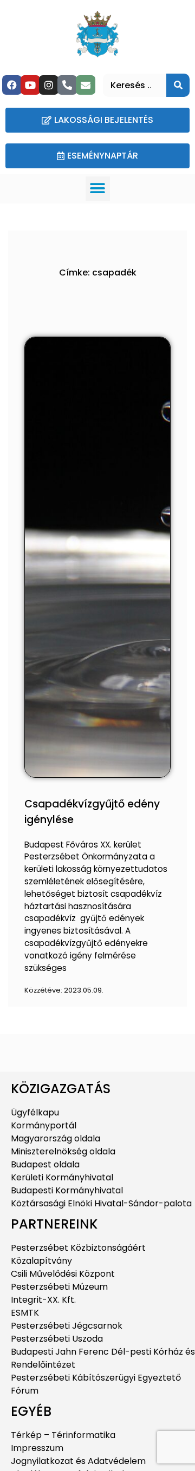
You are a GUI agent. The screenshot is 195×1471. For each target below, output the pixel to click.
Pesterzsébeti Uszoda (57, 1338)
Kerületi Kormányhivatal (62, 1177)
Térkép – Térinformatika (63, 1435)
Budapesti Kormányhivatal (67, 1190)
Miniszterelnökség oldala (63, 1151)
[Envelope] (85, 85)
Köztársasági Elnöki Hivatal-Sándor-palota (101, 1203)
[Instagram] (48, 85)
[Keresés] (178, 85)
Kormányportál (43, 1125)
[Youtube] (30, 85)
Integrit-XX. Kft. (43, 1299)
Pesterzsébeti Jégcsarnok (66, 1325)
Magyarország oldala (55, 1138)
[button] (98, 188)
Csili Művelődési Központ (63, 1274)
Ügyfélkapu (35, 1112)
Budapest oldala (45, 1164)
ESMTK (25, 1312)
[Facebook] (12, 85)
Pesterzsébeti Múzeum (59, 1286)
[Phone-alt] (67, 85)
